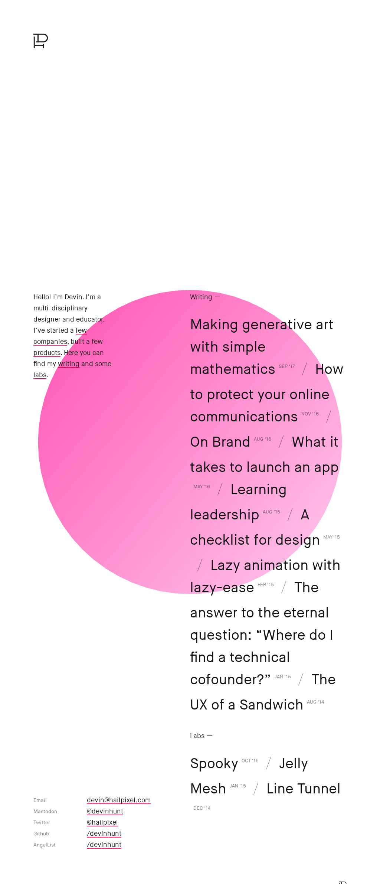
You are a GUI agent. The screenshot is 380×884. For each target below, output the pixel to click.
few (81, 331)
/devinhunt (104, 834)
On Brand (230, 442)
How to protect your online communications (267, 393)
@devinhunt (105, 811)
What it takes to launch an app (264, 462)
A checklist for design (265, 528)
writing (68, 364)
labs (39, 375)
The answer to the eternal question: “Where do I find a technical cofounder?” (262, 634)
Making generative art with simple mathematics (262, 347)
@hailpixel (102, 822)
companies (50, 342)
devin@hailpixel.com (119, 800)
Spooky (224, 764)
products (46, 353)
